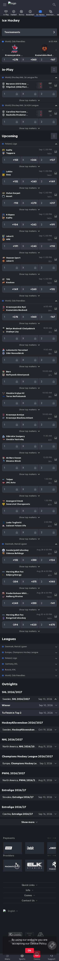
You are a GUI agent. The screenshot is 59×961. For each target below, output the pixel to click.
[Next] (56, 50)
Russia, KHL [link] (10, 669)
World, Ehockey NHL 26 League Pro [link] (21, 77)
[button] (29, 77)
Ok (29, 950)
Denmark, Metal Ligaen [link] (16, 544)
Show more (27, 822)
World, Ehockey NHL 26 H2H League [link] (22, 105)
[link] (15, 5)
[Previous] (2, 50)
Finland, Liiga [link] (11, 144)
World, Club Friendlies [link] (15, 301)
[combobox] (10, 911)
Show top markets (28, 100)
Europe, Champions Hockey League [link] (21, 652)
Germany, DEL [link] (11, 664)
